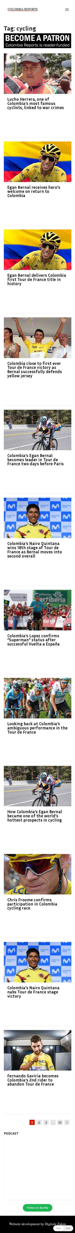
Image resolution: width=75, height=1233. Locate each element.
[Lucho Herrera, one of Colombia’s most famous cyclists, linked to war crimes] (37, 73)
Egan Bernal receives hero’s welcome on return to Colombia (33, 191)
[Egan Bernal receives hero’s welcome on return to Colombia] (37, 162)
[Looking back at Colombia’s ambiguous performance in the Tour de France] (37, 698)
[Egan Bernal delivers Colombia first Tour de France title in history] (37, 249)
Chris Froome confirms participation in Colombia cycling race (32, 904)
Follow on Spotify (37, 1207)
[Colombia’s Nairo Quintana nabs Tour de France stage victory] (37, 962)
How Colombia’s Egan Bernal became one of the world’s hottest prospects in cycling (34, 815)
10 (60, 1122)
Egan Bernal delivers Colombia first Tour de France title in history (36, 279)
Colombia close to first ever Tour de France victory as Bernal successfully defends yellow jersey (34, 369)
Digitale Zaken (55, 1223)
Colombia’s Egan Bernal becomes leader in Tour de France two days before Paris (35, 459)
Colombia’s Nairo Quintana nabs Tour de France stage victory (33, 991)
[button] (63, 1228)
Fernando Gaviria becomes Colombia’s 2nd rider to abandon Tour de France (33, 1080)
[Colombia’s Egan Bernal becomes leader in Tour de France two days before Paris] (37, 430)
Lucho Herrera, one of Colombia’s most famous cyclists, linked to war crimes (35, 103)
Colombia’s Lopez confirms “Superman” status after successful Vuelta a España (33, 640)
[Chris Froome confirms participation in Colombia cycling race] (37, 874)
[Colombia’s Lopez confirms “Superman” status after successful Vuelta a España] (37, 610)
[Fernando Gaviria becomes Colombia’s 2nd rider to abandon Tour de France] (37, 1050)
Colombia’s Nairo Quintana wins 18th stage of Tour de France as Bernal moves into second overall (34, 549)
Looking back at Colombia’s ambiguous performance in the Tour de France (37, 727)
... (53, 1122)
